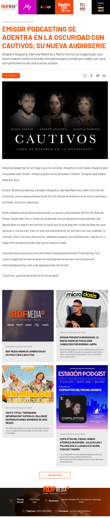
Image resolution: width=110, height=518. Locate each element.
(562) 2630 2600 (44, 511)
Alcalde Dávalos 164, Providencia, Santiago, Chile (81, 500)
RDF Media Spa (35, 500)
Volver (12, 75)
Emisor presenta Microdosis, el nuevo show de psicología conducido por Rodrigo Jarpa (79, 341)
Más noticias (55, 475)
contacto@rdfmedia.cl (80, 511)
